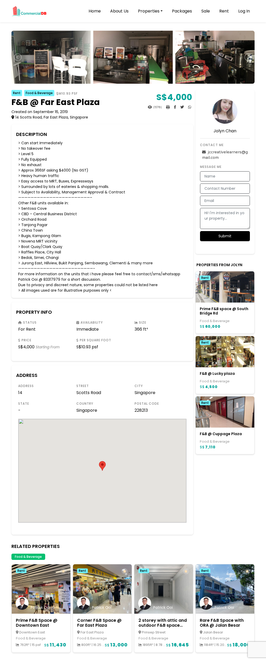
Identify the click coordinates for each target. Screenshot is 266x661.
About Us (119, 11)
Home (95, 11)
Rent (224, 11)
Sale (205, 11)
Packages (182, 11)
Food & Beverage (39, 93)
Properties (148, 11)
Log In (244, 11)
